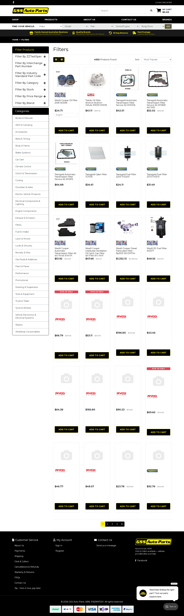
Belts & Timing (22, 139)
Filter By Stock (24, 89)
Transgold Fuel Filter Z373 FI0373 (157, 175)
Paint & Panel (22, 266)
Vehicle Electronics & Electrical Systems (25, 316)
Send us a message (106, 545)
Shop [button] (15, 19)
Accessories (21, 132)
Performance (22, 273)
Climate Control (23, 166)
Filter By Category (26, 82)
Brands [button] (167, 19)
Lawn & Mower (22, 238)
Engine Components (25, 211)
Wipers (18, 324)
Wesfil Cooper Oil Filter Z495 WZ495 (66, 101)
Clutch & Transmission (26, 173)
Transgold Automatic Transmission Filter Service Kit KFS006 (126, 103)
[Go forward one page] (121, 524)
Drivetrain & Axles (24, 187)
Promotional (21, 280)
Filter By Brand (24, 103)
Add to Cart (66, 130)
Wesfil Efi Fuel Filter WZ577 (157, 249)
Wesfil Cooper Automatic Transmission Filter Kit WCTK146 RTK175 (65, 252)
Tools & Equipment (24, 294)
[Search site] (151, 10)
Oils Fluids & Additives (26, 259)
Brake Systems (22, 152)
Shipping (19, 556)
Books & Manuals (24, 118)
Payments (20, 551)
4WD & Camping (23, 125)
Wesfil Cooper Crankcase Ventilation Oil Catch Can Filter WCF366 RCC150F (96, 252)
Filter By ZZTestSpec (28, 56)
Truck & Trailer (22, 301)
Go (168, 26)
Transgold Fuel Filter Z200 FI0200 (126, 175)
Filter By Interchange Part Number (28, 65)
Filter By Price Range (28, 96)
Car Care (19, 159)
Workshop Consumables (27, 331)
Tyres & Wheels (23, 308)
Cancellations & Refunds (27, 567)
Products (51, 19)
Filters (18, 225)
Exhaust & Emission (25, 218)
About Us (89, 19)
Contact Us (128, 19)
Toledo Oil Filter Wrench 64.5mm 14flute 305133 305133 (96, 103)
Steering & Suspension (26, 287)
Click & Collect (22, 561)
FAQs (17, 577)
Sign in (58, 545)
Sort (137, 59)
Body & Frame (22, 145)
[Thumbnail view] (56, 59)
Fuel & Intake (22, 232)
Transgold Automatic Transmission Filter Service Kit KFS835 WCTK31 (157, 104)
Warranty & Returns (24, 572)
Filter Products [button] (24, 49)
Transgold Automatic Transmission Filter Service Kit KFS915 (65, 177)
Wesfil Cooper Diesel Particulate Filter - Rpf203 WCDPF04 (126, 251)
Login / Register (163, 2)
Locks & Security (23, 245)
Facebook (142, 560)
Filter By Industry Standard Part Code (28, 75)
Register (59, 551)
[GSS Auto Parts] (30, 10)
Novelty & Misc (22, 252)
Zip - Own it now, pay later (28, 588)
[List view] (62, 59)
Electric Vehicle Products (27, 194)
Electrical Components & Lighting (27, 202)
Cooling (19, 180)
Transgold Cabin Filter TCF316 (96, 175)
